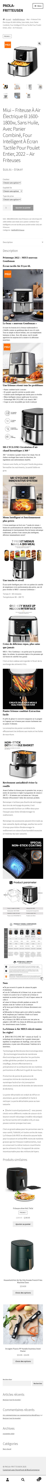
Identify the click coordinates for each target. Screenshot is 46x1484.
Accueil (8, 19)
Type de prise (8, 196)
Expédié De (7, 187)
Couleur (6, 179)
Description (8, 242)
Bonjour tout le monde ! (12, 1400)
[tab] (23, 242)
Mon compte (7, 1480)
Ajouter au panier (23, 207)
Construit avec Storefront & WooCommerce (21, 1470)
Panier (35, 1477)
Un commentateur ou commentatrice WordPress (21, 1415)
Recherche (23, 1480)
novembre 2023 (8, 1434)
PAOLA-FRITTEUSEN (13, 8)
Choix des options (23, 1292)
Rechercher (7, 1379)
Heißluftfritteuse (19, 19)
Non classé (7, 1449)
